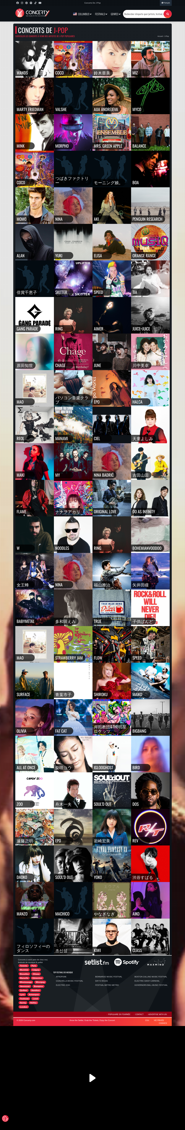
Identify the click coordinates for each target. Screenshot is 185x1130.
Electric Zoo (63, 985)
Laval (35, 999)
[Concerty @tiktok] (35, 3)
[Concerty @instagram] (22, 3)
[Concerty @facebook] (18, 3)
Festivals (100, 14)
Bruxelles (24, 974)
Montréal (24, 970)
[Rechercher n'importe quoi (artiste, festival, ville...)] (168, 14)
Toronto (23, 966)
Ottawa (36, 974)
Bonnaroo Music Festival (108, 977)
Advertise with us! (157, 1014)
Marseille (24, 978)
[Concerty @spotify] (31, 3)
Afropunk (61, 977)
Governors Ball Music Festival (151, 985)
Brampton (38, 986)
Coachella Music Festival (69, 981)
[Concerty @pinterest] (26, 3)
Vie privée (159, 1020)
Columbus (83, 14)
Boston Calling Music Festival (150, 977)
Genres (115, 14)
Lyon (22, 994)
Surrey (23, 1003)
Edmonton (37, 978)
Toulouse (24, 999)
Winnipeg (40, 982)
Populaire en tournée (119, 1014)
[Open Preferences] (5, 1118)
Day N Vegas (101, 981)
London (23, 1007)
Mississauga (26, 982)
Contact (139, 1014)
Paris (34, 966)
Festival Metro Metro (107, 985)
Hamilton (35, 990)
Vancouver (25, 986)
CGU (147, 1020)
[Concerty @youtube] (40, 3)
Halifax (33, 1003)
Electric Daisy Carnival (147, 981)
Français (166, 3)
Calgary (35, 970)
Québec (23, 990)
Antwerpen (34, 994)
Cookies (163, 1023)
